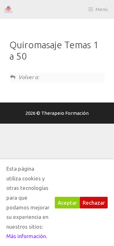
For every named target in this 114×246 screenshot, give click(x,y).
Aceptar (67, 203)
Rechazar (94, 203)
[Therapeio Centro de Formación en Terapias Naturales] (8, 9)
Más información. (26, 236)
